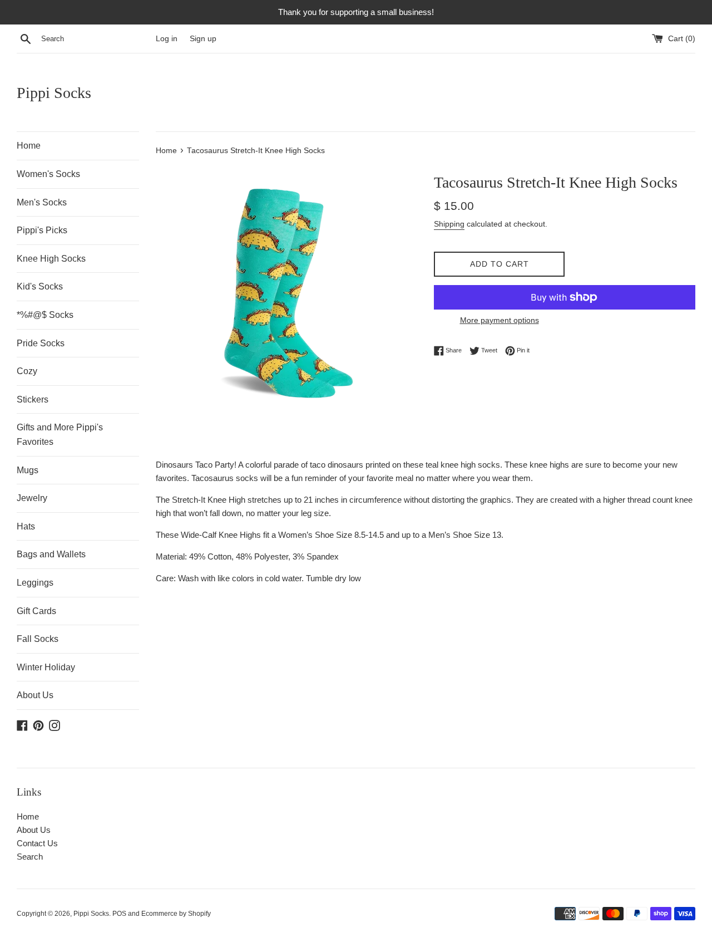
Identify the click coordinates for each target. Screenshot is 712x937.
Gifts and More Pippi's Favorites (60, 435)
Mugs (27, 470)
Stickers (32, 399)
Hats (26, 526)
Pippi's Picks (42, 230)
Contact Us (37, 843)
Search (30, 856)
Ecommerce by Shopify (176, 914)
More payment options (499, 320)
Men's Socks (42, 202)
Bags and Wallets (51, 554)
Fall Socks (37, 639)
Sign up (203, 39)
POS (119, 914)
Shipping (449, 223)
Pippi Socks (54, 92)
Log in (166, 39)
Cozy (27, 371)
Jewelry (32, 498)
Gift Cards (36, 611)
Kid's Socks (40, 286)
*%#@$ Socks (45, 315)
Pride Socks (41, 343)
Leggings (35, 582)
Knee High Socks (51, 258)
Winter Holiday (46, 667)
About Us (35, 695)
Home (29, 145)
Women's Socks (48, 174)
